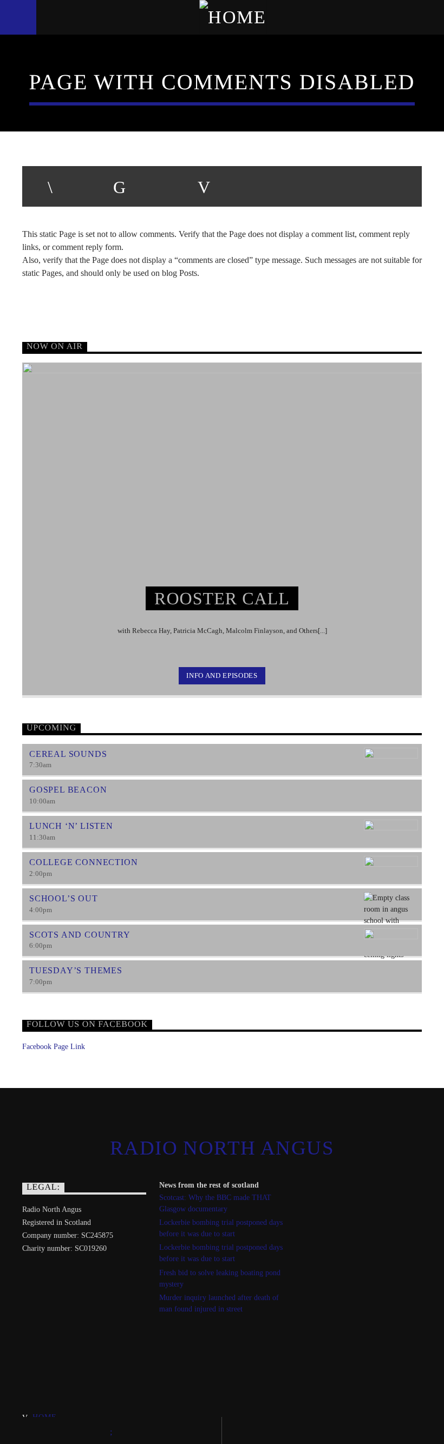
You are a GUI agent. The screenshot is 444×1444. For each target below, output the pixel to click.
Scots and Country (79, 934)
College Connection (83, 862)
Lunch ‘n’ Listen (71, 825)
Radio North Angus (222, 1148)
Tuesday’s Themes (75, 970)
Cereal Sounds (68, 754)
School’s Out (63, 898)
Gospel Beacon (68, 789)
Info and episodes (221, 675)
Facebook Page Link (53, 1047)
